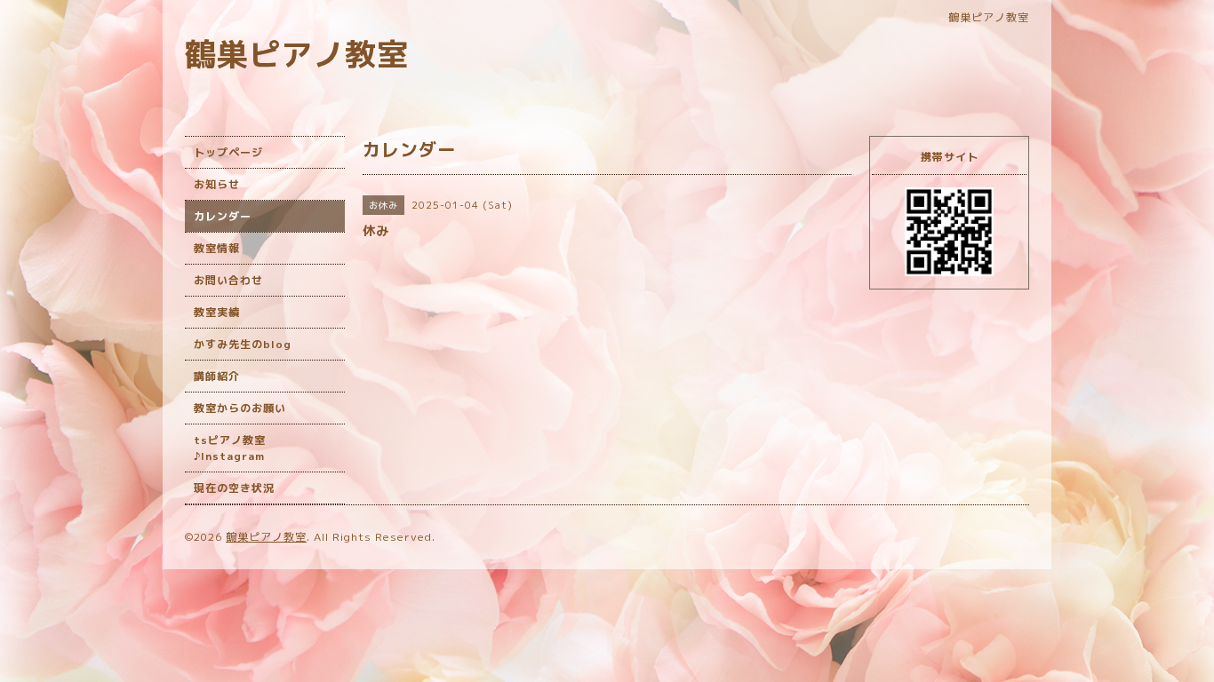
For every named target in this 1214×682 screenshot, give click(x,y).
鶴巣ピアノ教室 (297, 53)
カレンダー (223, 216)
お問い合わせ (228, 280)
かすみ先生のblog (243, 344)
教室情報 (217, 248)
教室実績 (217, 312)
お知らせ (217, 184)
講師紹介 (217, 376)
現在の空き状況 (234, 488)
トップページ (228, 152)
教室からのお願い (240, 408)
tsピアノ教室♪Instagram (230, 448)
